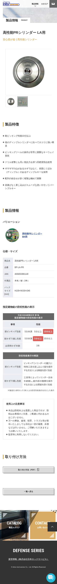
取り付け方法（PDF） (27, 470)
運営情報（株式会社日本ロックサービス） (28, 559)
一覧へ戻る (28, 491)
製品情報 (35, 4)
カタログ (44, 4)
